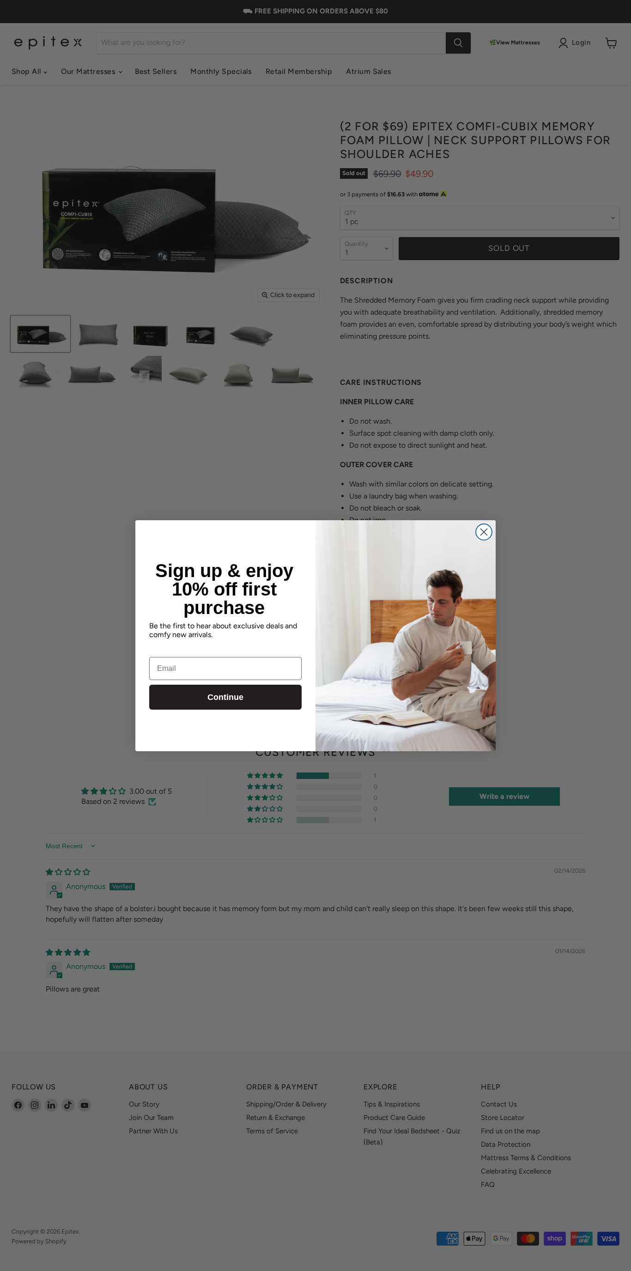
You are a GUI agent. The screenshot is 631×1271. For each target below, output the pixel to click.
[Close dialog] (484, 532)
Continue (225, 697)
